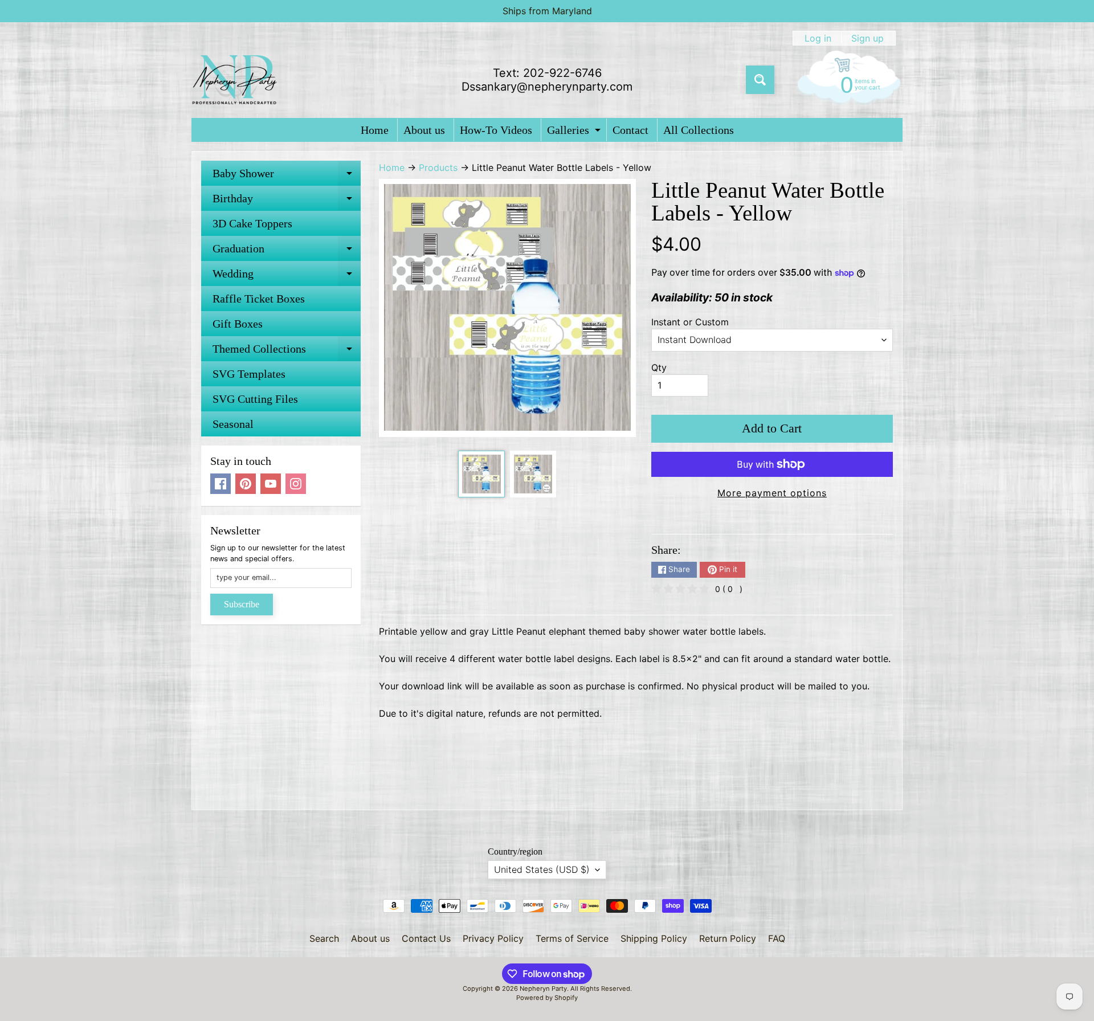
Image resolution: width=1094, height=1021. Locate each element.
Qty (659, 367)
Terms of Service (572, 938)
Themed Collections (287, 351)
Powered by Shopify (547, 998)
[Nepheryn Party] (234, 80)
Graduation (287, 251)
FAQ (776, 938)
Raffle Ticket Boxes (259, 298)
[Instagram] (295, 483)
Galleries (575, 132)
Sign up (867, 38)
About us (424, 130)
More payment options (772, 493)
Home (375, 130)
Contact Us (426, 938)
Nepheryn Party (543, 989)
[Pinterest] (245, 483)
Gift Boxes (238, 323)
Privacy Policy (493, 938)
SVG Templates (249, 373)
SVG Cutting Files (255, 399)
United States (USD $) (542, 869)
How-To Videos (496, 130)
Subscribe (241, 604)
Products (438, 167)
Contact (630, 130)
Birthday (287, 201)
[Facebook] (220, 483)
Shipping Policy (654, 938)
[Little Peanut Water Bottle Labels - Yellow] (481, 474)
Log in (818, 38)
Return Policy (727, 938)
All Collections (698, 130)
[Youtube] (270, 483)
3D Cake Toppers (252, 223)
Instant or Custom (690, 322)
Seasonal (233, 424)
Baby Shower (287, 176)
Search (324, 938)
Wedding (287, 276)
